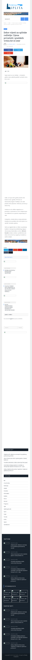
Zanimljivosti (6, 524)
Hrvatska (6, 491)
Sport (5, 511)
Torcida (5, 517)
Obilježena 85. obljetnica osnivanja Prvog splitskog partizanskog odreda (19, 546)
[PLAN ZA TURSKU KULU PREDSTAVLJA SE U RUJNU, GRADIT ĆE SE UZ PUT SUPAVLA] (10, 280)
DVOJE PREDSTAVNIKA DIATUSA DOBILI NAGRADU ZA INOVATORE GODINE (10, 307)
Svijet (5, 514)
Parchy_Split (12, 44)
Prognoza (6, 503)
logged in (12, 318)
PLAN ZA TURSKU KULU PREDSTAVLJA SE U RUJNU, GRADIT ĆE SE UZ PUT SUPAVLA (10, 288)
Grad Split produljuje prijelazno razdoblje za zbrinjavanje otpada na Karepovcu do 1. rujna (14, 465)
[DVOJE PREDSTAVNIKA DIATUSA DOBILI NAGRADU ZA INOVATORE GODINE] (10, 299)
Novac (5, 498)
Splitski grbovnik (7, 509)
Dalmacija (6, 485)
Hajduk (5, 488)
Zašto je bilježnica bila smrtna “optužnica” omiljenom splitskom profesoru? (18, 579)
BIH (4, 480)
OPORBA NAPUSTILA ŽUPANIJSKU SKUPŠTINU (10, 272)
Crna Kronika (7, 483)
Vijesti (5, 522)
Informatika (6, 493)
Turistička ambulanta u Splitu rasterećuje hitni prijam (15, 462)
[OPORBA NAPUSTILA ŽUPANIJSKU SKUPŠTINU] (10, 265)
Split (5, 29)
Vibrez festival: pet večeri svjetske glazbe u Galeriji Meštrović (19, 554)
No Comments (10, 46)
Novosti (5, 501)
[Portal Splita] (16, 6)
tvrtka (5, 519)
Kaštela (5, 496)
